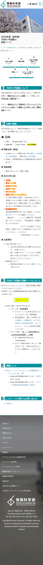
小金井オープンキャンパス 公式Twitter (16, 491)
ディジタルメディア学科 (11, 467)
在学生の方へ (12, 48)
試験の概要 (21, 60)
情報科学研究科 (8, 476)
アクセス (5, 443)
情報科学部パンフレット (11, 471)
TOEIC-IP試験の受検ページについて (33, 60)
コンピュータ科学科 (9, 462)
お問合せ (9, 403)
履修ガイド (35, 264)
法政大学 (5, 481)
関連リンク (15, 70)
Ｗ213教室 (32, 156)
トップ (3, 48)
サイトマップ (7, 447)
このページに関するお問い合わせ (27, 71)
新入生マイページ (12, 215)
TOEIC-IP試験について (9, 61)
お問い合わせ (7, 438)
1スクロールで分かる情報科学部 (14, 457)
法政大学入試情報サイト (11, 486)
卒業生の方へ (7, 433)
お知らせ (5, 423)
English (5, 452)
